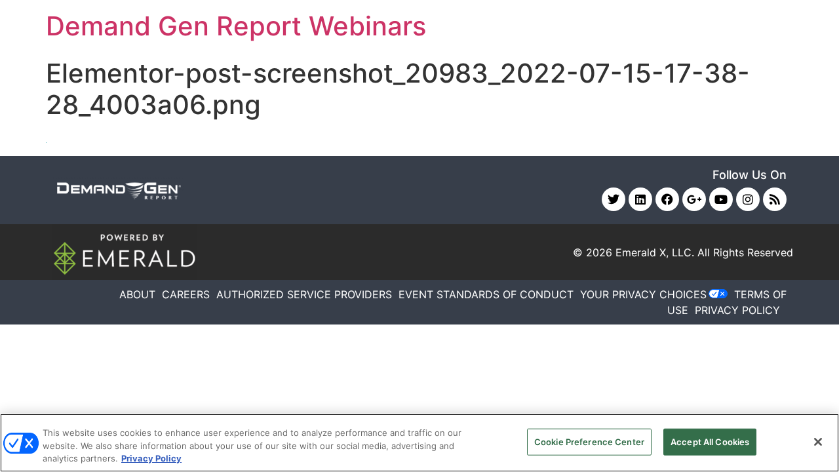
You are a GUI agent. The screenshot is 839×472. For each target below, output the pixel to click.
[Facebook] (667, 199)
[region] (419, 443)
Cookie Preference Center (589, 441)
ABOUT (137, 294)
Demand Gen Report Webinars (236, 26)
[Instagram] (748, 199)
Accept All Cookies (710, 441)
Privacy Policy (151, 458)
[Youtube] (721, 199)
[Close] (818, 441)
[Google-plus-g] (694, 199)
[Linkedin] (640, 199)
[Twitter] (613, 199)
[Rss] (775, 199)
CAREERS (186, 294)
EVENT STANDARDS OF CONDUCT (486, 294)
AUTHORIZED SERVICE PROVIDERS (304, 294)
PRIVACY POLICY (737, 310)
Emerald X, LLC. (654, 252)
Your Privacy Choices (643, 294)
